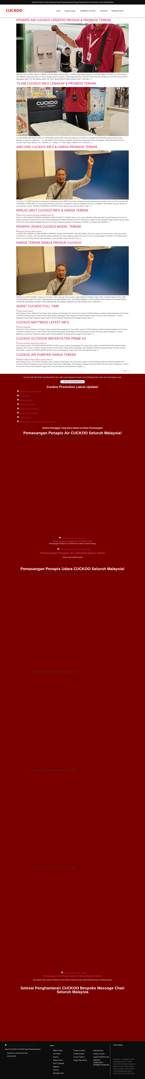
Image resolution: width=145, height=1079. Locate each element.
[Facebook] (117, 1052)
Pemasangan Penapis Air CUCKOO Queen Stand (72, 553)
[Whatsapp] (126, 1052)
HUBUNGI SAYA (117, 11)
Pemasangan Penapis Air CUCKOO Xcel (72, 541)
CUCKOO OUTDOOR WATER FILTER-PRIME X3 (51, 338)
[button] (72, 966)
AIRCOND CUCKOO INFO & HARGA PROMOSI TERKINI (56, 147)
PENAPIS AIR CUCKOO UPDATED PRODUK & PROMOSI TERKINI (63, 20)
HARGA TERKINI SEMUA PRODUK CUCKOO (48, 243)
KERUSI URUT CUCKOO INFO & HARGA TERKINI (52, 210)
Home (58, 11)
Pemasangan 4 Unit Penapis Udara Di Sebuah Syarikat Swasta (72, 976)
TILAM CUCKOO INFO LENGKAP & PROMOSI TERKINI (56, 83)
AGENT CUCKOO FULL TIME (37, 306)
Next (126, 371)
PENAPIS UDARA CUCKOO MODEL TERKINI (48, 226)
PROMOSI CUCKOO (87, 11)
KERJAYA (104, 11)
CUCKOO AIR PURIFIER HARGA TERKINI (46, 355)
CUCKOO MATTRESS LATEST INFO (42, 322)
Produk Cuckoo (70, 11)
